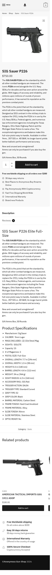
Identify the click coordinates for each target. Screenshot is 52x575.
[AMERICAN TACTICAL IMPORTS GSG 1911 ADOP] (23, 467)
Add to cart (31, 164)
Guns (17, 13)
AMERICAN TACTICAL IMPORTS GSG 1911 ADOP (22, 496)
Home (4, 13)
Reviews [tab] (8, 220)
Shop (11, 13)
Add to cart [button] (23, 508)
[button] (43, 20)
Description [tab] (8, 213)
